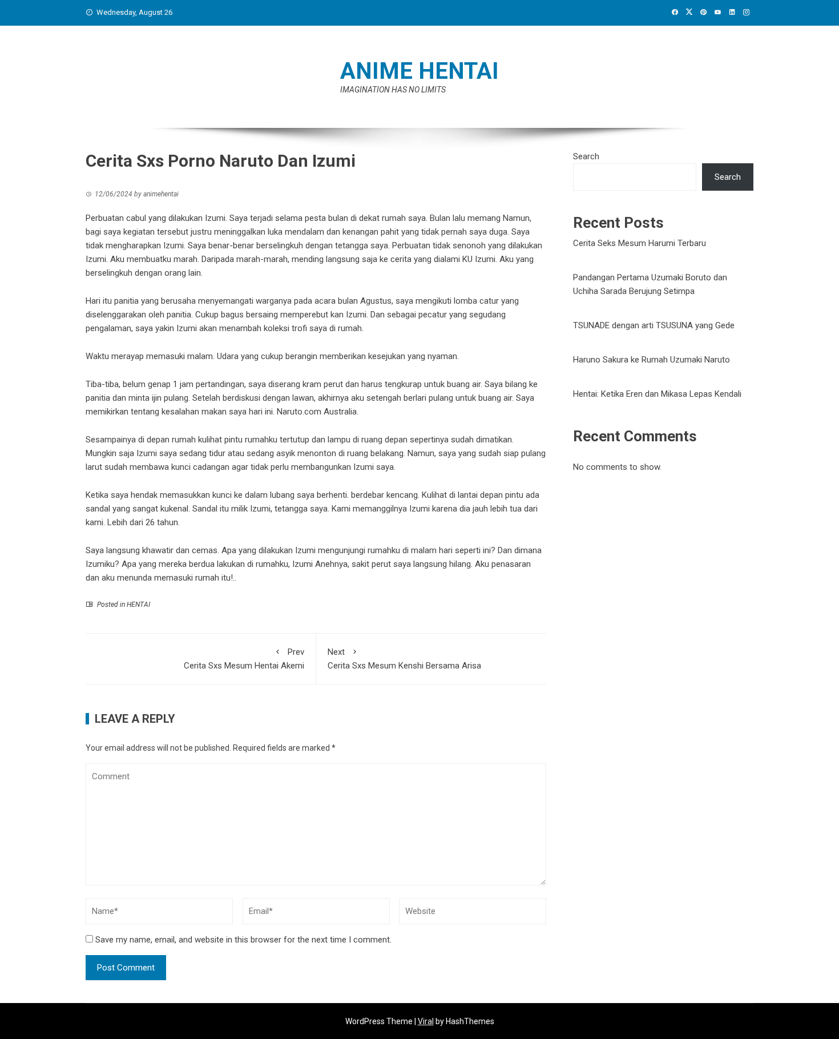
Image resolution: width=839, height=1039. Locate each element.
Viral (426, 1021)
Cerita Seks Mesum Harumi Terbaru (639, 243)
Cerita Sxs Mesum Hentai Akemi (244, 659)
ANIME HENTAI (419, 71)
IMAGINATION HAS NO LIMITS (393, 89)
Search (586, 156)
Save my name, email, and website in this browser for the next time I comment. (243, 940)
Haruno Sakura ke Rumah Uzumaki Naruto (651, 360)
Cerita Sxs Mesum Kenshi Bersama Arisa (404, 659)
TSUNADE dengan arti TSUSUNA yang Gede (654, 325)
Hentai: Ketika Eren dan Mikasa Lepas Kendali (657, 394)
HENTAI (138, 605)
